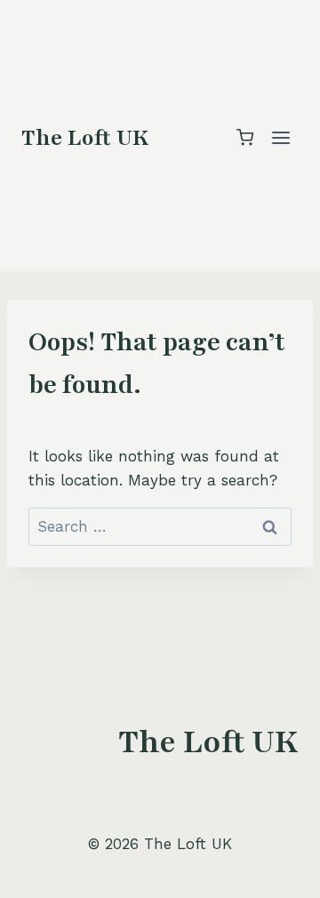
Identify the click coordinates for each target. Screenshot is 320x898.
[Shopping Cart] (244, 137)
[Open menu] (280, 137)
